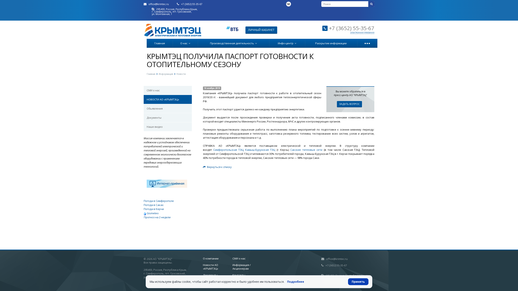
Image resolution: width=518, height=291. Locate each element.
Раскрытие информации (331, 43)
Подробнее (295, 282)
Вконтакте (288, 4)
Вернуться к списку (219, 167)
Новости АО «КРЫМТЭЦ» (210, 266)
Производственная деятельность (232, 43)
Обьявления (155, 108)
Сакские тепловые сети (306, 150)
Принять (358, 282)
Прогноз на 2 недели (157, 217)
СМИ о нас (153, 90)
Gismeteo (152, 213)
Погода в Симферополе (159, 201)
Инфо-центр (286, 43)
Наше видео (155, 127)
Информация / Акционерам (241, 266)
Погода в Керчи (154, 209)
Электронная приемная (362, 32)
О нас (184, 43)
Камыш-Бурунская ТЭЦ (260, 150)
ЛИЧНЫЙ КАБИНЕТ (261, 30)
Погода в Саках (153, 205)
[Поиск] (371, 4)
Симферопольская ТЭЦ (228, 150)
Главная (159, 43)
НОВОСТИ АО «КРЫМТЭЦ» (163, 99)
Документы (154, 117)
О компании (211, 258)
